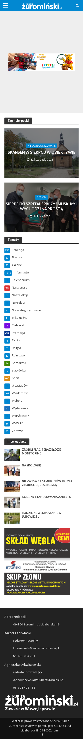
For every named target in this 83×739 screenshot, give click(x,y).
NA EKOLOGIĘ (31, 465)
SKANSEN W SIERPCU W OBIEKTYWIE (41, 152)
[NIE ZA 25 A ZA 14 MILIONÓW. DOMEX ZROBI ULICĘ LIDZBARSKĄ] (12, 486)
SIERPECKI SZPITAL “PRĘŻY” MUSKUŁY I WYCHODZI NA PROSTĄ (41, 206)
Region (41, 197)
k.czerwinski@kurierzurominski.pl (36, 648)
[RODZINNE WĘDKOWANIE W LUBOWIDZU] (12, 518)
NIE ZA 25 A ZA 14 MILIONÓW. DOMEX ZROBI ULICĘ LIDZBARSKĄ (47, 483)
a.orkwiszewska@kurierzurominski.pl (38, 680)
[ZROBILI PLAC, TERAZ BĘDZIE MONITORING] (12, 455)
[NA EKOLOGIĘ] (12, 470)
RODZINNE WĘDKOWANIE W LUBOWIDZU (41, 514)
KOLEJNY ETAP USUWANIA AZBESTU (46, 497)
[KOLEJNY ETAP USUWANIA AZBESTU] (12, 502)
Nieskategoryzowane (42, 145)
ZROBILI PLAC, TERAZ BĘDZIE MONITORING (41, 451)
